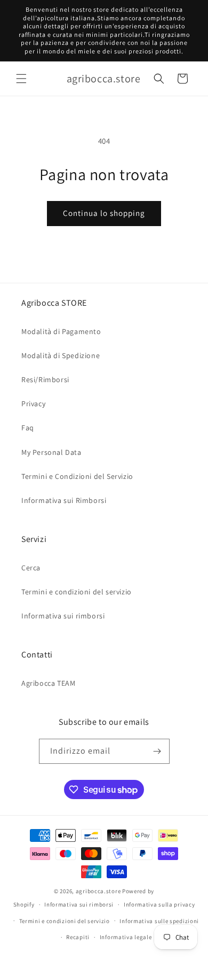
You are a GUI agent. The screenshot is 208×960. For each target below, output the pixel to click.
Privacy (33, 403)
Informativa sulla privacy (159, 904)
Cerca (31, 567)
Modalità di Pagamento (61, 331)
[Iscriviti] (157, 751)
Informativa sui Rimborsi (63, 500)
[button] (21, 78)
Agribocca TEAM (48, 683)
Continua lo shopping (104, 213)
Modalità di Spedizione (60, 355)
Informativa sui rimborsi (63, 616)
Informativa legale (126, 937)
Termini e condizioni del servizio (76, 592)
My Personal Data (51, 452)
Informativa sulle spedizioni (159, 921)
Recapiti (78, 937)
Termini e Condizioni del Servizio (77, 476)
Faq (27, 427)
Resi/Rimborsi (45, 379)
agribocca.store (98, 891)
